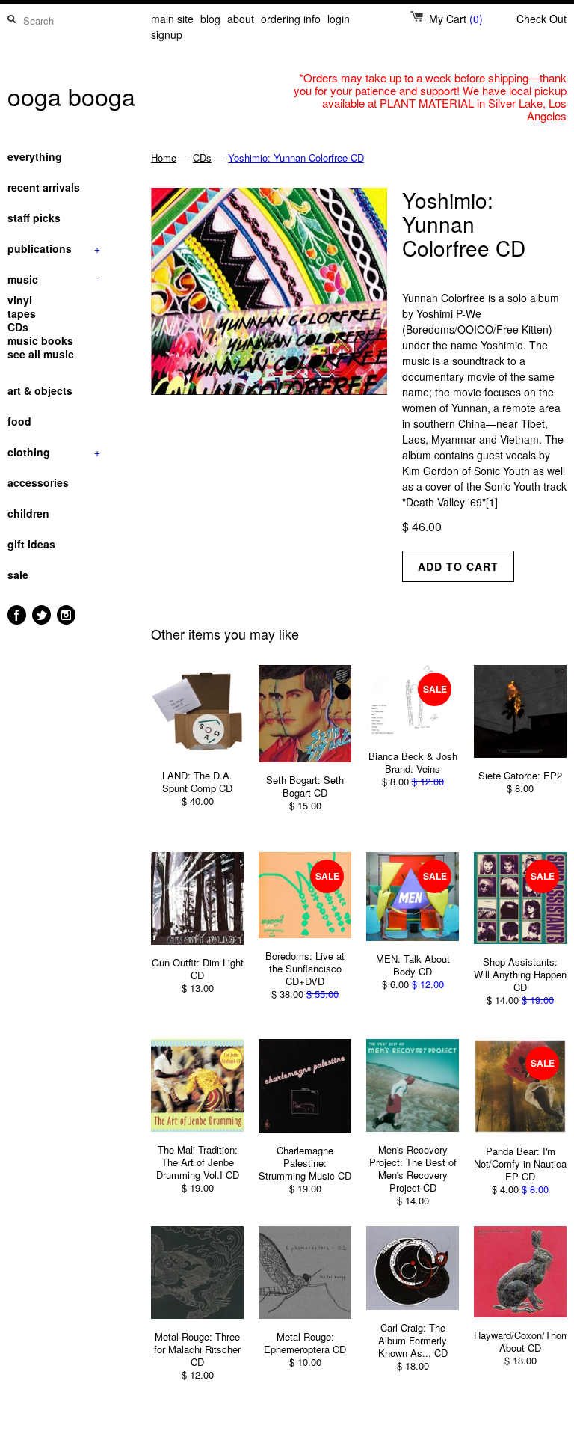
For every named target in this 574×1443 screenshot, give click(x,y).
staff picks (34, 217)
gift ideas (31, 543)
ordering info (291, 18)
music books (40, 340)
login (338, 18)
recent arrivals (43, 187)
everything (34, 156)
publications (53, 248)
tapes (21, 313)
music (53, 279)
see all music (40, 354)
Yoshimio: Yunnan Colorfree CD (296, 157)
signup (166, 34)
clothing (53, 451)
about (240, 18)
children (28, 513)
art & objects (39, 390)
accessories (38, 482)
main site (172, 18)
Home (163, 157)
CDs (17, 327)
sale (17, 574)
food (19, 421)
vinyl (19, 300)
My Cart (456, 18)
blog (210, 18)
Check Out (541, 18)
